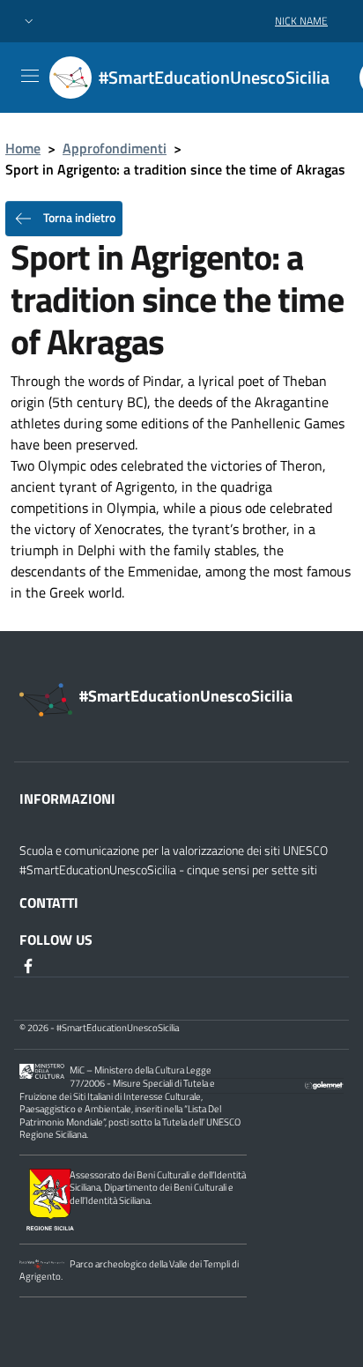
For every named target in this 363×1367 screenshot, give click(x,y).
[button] (29, 21)
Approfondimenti (115, 148)
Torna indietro (78, 217)
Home (23, 148)
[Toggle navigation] (30, 75)
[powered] (324, 1083)
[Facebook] (30, 964)
